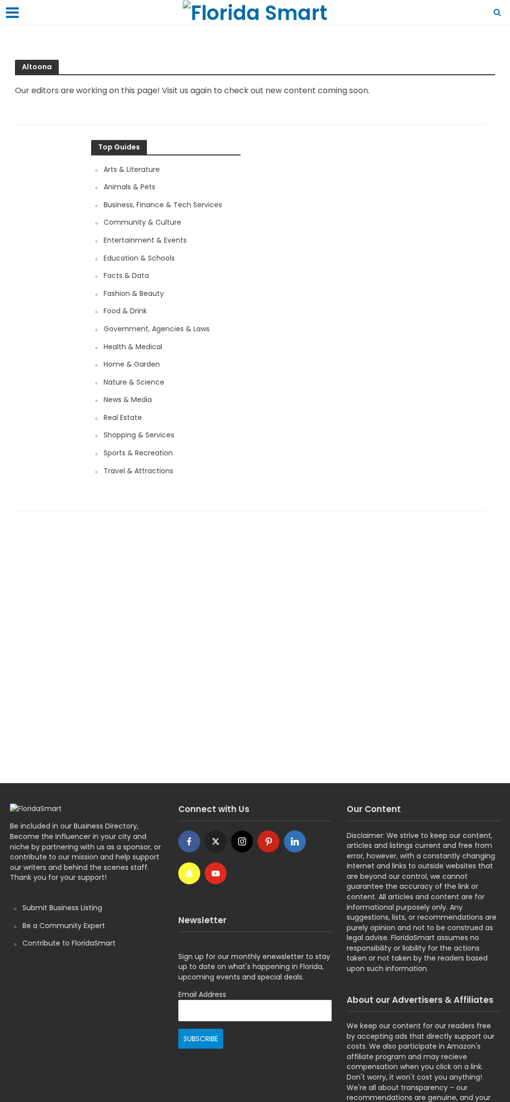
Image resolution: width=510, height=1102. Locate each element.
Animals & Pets (129, 187)
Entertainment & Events (145, 240)
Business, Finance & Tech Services (163, 205)
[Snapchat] (189, 873)
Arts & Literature (132, 169)
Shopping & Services (139, 435)
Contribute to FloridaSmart (69, 943)
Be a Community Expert (63, 926)
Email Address (202, 994)
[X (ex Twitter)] (216, 841)
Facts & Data (126, 275)
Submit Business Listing (62, 908)
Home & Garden (132, 364)
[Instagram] (242, 841)
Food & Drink (125, 311)
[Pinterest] (268, 841)
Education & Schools (139, 258)
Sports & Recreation (138, 453)
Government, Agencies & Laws (157, 329)
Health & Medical (133, 347)
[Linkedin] (295, 841)
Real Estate (123, 417)
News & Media (128, 400)
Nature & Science (134, 382)
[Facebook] (189, 841)
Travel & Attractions (138, 471)
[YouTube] (216, 873)
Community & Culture (142, 222)
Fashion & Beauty (134, 293)
